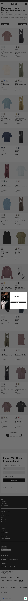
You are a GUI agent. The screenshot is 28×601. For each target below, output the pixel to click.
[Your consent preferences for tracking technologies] (25, 598)
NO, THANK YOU (18, 304)
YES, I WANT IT (18, 302)
